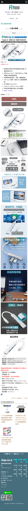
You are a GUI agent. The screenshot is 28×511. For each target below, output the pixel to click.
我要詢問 (14, 104)
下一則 (25, 398)
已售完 (14, 99)
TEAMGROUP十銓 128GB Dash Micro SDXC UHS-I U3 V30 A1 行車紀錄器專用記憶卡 (20, 420)
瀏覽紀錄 (21, 12)
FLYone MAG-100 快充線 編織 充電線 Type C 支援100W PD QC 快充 (7, 441)
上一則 (13, 398)
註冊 (17, 18)
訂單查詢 (19, 14)
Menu (14, 33)
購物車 (8, 14)
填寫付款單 (13, 14)
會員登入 (12, 18)
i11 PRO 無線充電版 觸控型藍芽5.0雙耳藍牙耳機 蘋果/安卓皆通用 (7, 419)
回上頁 (19, 398)
